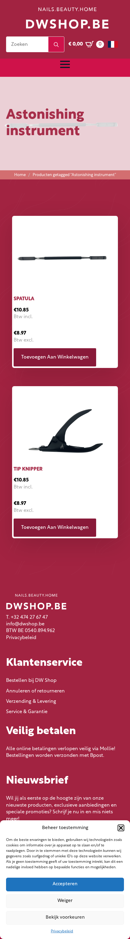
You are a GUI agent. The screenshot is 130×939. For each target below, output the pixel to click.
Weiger (65, 901)
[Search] (56, 45)
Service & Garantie (26, 711)
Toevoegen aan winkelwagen (55, 357)
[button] (121, 828)
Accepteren (65, 884)
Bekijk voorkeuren (65, 917)
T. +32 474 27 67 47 (27, 617)
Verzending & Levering (31, 701)
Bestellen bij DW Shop (31, 680)
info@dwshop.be (25, 624)
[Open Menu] (65, 64)
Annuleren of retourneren (35, 691)
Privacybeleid (62, 931)
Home (20, 175)
